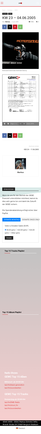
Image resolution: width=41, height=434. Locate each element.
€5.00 (11, 230)
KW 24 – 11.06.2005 (31, 149)
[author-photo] (20, 169)
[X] (10, 27)
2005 (16, 10)
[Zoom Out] (20, 123)
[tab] (11, 219)
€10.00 (22, 230)
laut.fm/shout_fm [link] (11, 405)
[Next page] (8, 123)
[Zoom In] (24, 123)
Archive (10, 10)
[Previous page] (4, 123)
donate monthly (12, 220)
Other (15, 233)
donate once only (30, 220)
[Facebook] (4, 27)
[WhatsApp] (20, 27)
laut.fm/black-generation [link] (14, 385)
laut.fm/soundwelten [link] (13, 388)
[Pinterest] (15, 27)
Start (3, 10)
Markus (7, 22)
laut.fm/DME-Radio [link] (12, 402)
